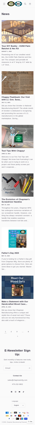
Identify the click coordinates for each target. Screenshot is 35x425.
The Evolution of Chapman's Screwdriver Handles (16, 200)
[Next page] (17, 336)
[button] (4, 4)
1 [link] (5, 332)
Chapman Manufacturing (14, 422)
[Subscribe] (29, 368)
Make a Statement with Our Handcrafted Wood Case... (15, 302)
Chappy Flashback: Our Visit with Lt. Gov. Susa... (16, 98)
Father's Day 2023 (10, 253)
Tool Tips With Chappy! (13, 151)
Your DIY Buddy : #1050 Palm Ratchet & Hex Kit (16, 47)
